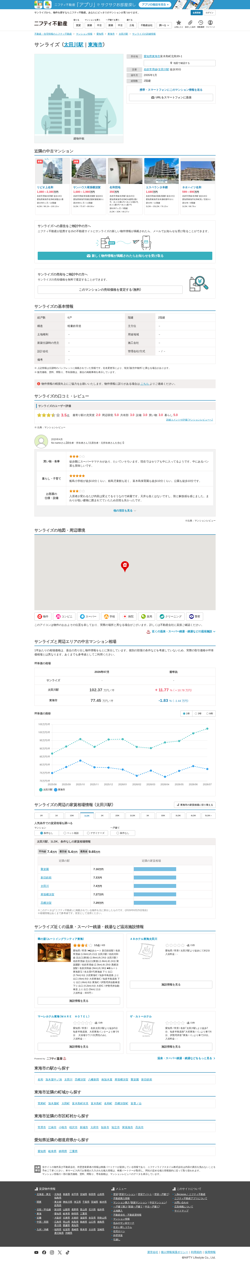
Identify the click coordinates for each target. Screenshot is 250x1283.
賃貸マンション (127, 1194)
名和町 (108, 1103)
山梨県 (66, 1209)
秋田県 (92, 1194)
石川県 (92, 1209)
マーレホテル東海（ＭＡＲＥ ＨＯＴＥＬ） (64, 1016)
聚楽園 (45, 869)
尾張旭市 (127, 1127)
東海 (39, 1213)
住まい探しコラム (122, 1227)
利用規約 (196, 1252)
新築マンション (139, 1202)
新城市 (84, 1127)
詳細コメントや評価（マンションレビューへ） (189, 419)
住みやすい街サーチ (123, 1223)
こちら (145, 383)
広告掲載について (183, 1206)
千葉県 (85, 1202)
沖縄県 (68, 1233)
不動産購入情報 (121, 1198)
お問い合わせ (181, 1202)
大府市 (94, 1127)
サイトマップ (181, 1210)
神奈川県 (67, 1202)
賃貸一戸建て (161, 1194)
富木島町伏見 (80, 1103)
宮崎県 (100, 1229)
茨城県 (94, 1202)
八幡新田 (93, 1079)
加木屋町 (53, 1103)
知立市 (116, 1127)
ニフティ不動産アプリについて (190, 1198)
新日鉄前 (46, 877)
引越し (116, 1239)
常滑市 (42, 1127)
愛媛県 (66, 1225)
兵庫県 (66, 1217)
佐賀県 (66, 1229)
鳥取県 (75, 1222)
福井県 (100, 1209)
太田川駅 (73, 44)
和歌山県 (102, 1217)
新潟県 (57, 1209)
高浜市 (139, 1127)
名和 (40, 1079)
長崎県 (75, 1229)
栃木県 (103, 1202)
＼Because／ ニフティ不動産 (189, 1194)
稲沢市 (73, 1127)
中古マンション (158, 1202)
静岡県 (63, 1151)
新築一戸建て (136, 1206)
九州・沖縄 (42, 1229)
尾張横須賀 (47, 894)
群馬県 (57, 1205)
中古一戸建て (152, 1206)
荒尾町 (42, 1103)
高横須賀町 (121, 1103)
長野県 (75, 1209)
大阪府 (57, 1217)
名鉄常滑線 (150, 69)
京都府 (75, 1217)
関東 (39, 1202)
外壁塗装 (118, 1235)
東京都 (57, 1202)
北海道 (57, 1194)
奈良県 (92, 1217)
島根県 (83, 1222)
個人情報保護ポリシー (174, 1252)
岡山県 (66, 1222)
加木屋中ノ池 (54, 1079)
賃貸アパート (145, 1194)
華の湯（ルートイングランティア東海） (61, 938)
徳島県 (100, 1222)
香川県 (57, 1225)
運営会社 (152, 1252)
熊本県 (83, 1229)
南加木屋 (106, 1079)
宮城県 (83, 1194)
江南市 (52, 1127)
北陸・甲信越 (44, 1209)
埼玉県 (77, 1202)
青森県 (66, 1194)
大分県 (92, 1229)
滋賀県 (83, 1217)
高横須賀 (46, 902)
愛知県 (148, 56)
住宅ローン (119, 1231)
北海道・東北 (44, 1194)
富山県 (83, 1209)
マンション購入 (121, 1202)
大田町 (66, 1103)
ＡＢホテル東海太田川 (143, 938)
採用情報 (210, 1252)
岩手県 (75, 1194)
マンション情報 (121, 1219)
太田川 (45, 886)
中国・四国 (42, 1222)
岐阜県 (52, 1151)
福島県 (57, 1197)
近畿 (39, 1217)
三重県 (73, 1151)
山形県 (100, 1194)
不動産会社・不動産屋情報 (127, 1214)
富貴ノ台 (136, 1103)
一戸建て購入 (120, 1206)
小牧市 (63, 1127)
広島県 (57, 1222)
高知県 (75, 1225)
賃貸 (115, 1194)
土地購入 (118, 1210)
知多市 (105, 1127)
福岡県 (57, 1229)
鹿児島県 (59, 1233)
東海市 (95, 44)
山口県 (92, 1222)
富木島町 (96, 1103)
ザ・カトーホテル (141, 1016)
